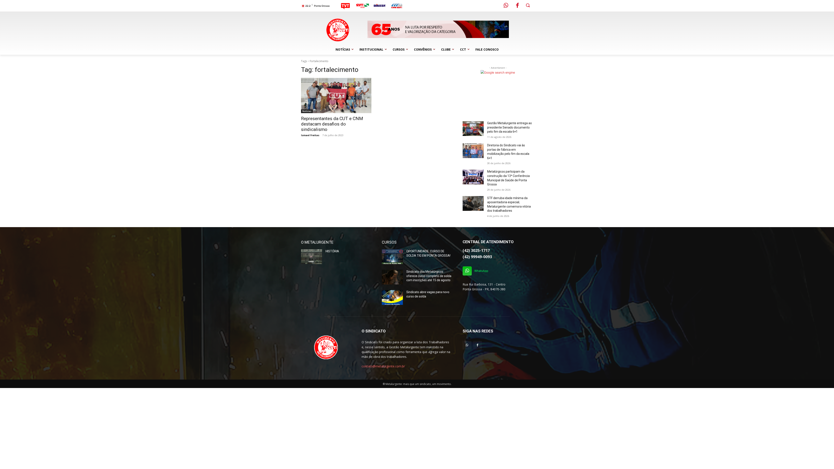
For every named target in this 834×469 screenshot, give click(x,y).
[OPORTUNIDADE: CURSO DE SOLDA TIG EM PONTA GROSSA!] (392, 256)
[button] (528, 5)
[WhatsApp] (467, 271)
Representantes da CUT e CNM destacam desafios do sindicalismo (332, 124)
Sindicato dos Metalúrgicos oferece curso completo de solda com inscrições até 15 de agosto (428, 276)
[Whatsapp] (506, 6)
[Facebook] (517, 6)
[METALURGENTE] (326, 347)
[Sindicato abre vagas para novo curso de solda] (392, 297)
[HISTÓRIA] (311, 256)
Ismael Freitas (310, 135)
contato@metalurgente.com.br (383, 366)
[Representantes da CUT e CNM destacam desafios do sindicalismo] (336, 95)
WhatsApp (481, 270)
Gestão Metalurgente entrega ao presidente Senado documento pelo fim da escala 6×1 (509, 127)
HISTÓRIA (332, 251)
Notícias (306, 111)
